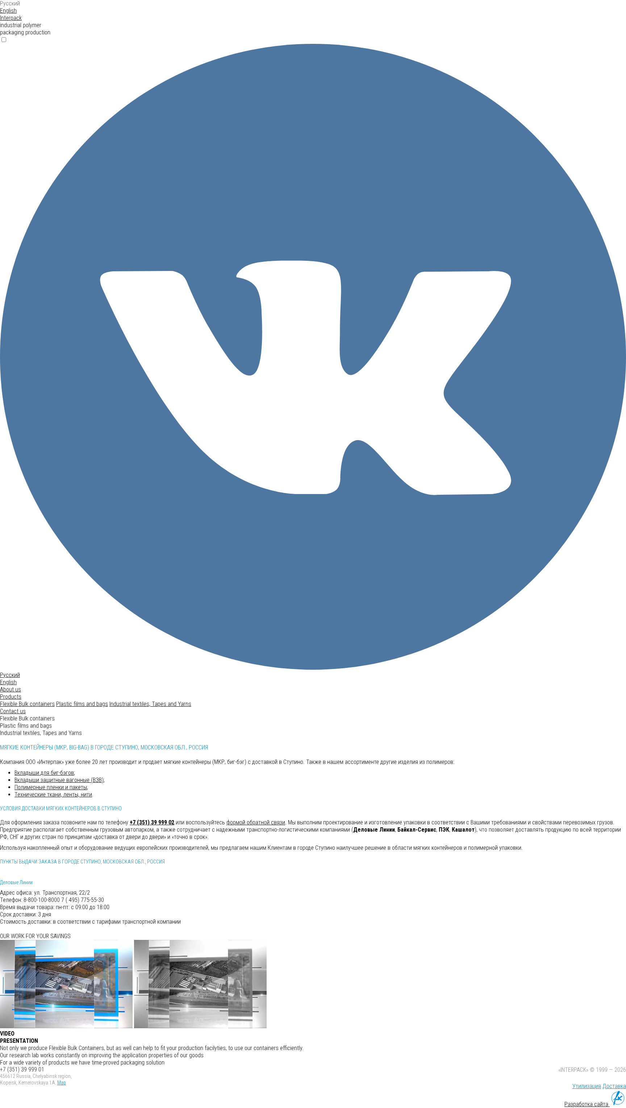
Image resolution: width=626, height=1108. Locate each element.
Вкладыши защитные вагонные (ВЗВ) (59, 780)
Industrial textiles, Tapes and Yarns (150, 704)
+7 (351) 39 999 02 (152, 822)
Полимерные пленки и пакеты (50, 787)
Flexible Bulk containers (27, 704)
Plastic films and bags (82, 704)
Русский (10, 3)
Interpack (11, 17)
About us (10, 689)
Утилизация (586, 1086)
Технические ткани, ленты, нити (53, 794)
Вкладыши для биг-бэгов (44, 772)
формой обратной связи (255, 822)
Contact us (13, 711)
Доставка (614, 1086)
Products (10, 696)
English (8, 10)
